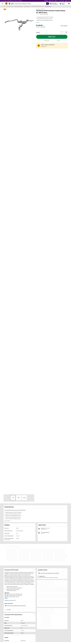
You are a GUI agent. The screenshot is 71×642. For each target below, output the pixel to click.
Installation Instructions (8, 600)
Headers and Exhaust (10, 6)
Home (4, 6)
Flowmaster (38, 9)
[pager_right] (33, 251)
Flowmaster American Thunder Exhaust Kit (37, 6)
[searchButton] (47, 3)
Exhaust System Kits (27, 6)
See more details (7, 520)
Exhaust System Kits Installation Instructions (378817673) (49, 573)
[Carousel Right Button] (66, 555)
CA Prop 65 (9, 609)
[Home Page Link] (6, 3)
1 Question (46, 14)
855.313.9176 (47, 528)
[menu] (2, 3)
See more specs (7, 539)
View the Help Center (44, 529)
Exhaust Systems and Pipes (18, 6)
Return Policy (43, 533)
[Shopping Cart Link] (69, 3)
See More (37, 22)
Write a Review (43, 14)
